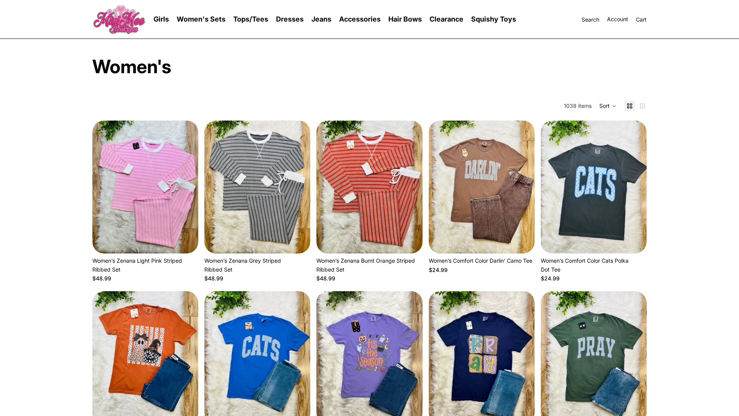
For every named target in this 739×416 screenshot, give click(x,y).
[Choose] (186, 242)
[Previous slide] (103, 187)
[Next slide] (186, 187)
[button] (608, 105)
